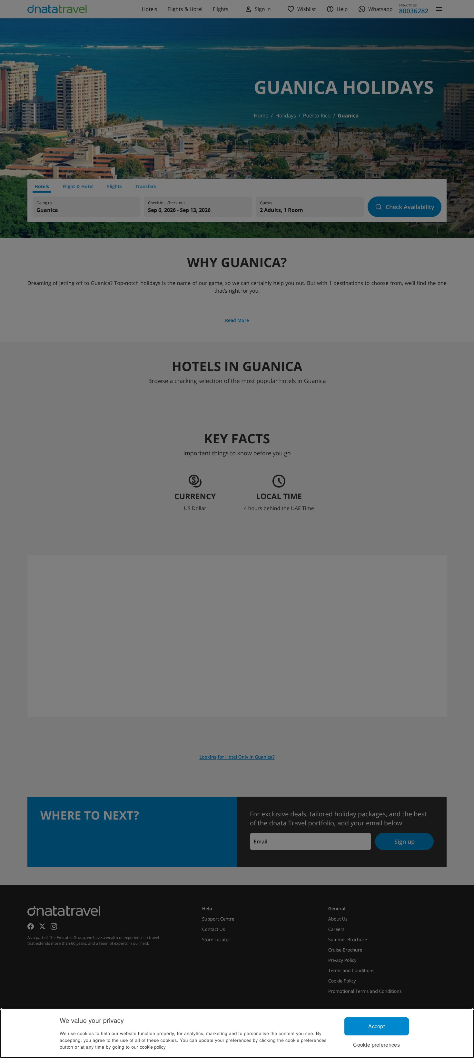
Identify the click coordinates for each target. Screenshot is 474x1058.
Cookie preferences (376, 1044)
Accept (376, 1026)
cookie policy (153, 1046)
